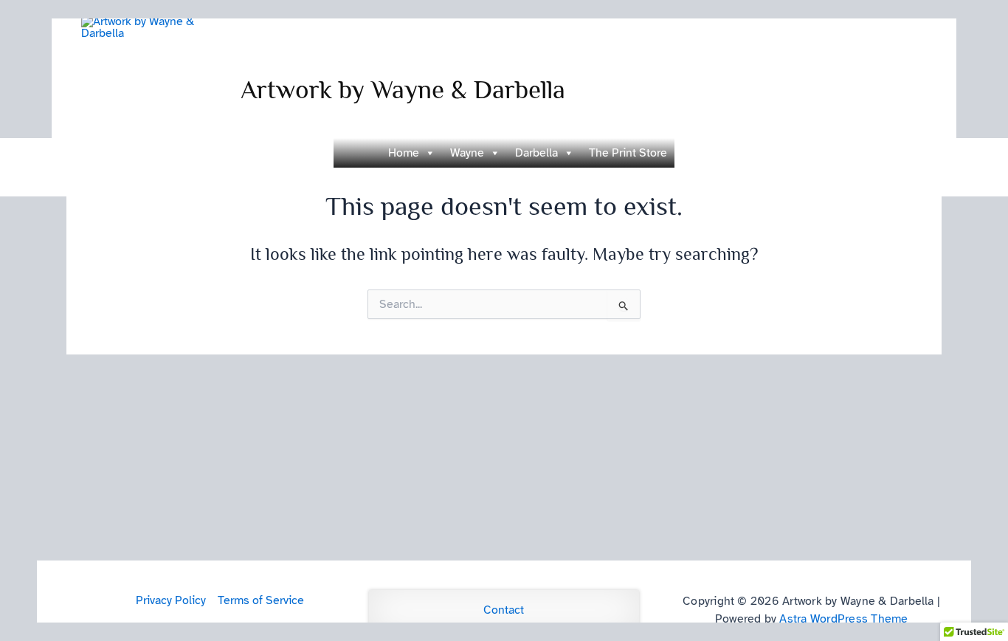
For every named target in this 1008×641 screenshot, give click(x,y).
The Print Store (628, 152)
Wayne (467, 152)
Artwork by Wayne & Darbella (403, 89)
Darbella (536, 152)
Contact (503, 610)
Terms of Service (261, 600)
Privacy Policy (171, 600)
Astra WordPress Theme (843, 618)
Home (403, 152)
